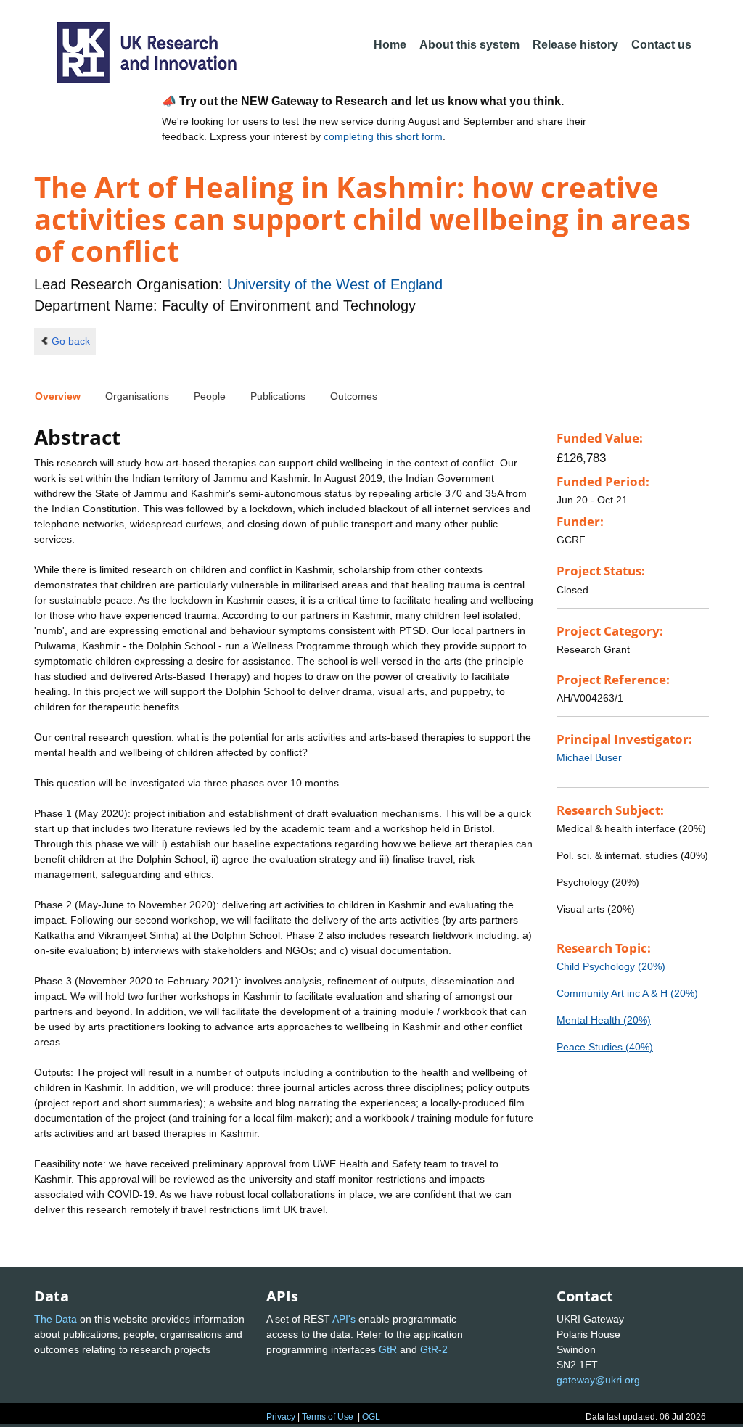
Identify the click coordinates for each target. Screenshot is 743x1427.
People (210, 396)
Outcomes (353, 396)
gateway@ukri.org (598, 1380)
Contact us (661, 44)
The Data (55, 1319)
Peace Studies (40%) (605, 1047)
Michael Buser (589, 757)
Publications (277, 396)
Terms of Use (327, 1417)
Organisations (137, 396)
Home (390, 44)
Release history (575, 44)
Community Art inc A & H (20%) (627, 993)
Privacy (280, 1417)
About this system (469, 44)
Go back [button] (71, 341)
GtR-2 (434, 1349)
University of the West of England (335, 284)
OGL (371, 1417)
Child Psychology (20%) (611, 966)
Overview (58, 396)
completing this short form (383, 136)
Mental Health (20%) (604, 1020)
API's (344, 1319)
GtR (388, 1349)
